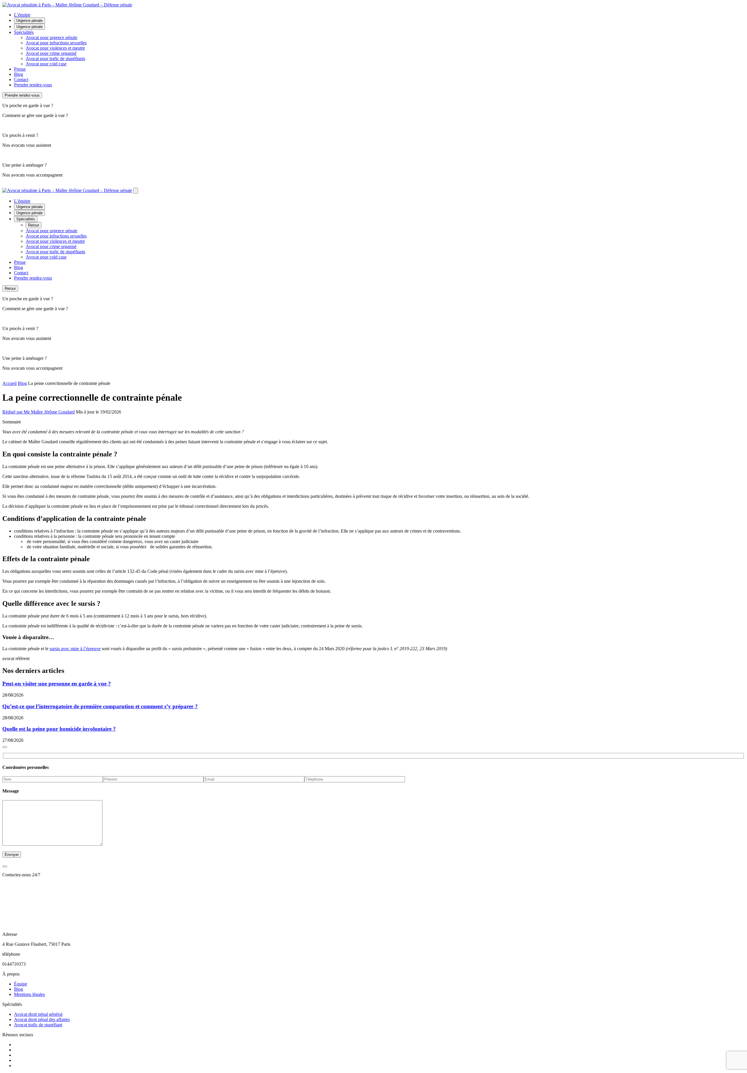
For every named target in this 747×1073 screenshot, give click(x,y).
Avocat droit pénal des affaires (42, 1019)
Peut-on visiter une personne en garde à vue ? (56, 684)
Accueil (9, 383)
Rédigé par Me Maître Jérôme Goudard (38, 411)
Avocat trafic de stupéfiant (38, 1024)
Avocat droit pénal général (38, 1014)
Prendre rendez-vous (33, 84)
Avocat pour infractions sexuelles (56, 42)
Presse (20, 69)
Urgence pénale (29, 20)
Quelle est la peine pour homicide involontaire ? (59, 729)
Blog (18, 74)
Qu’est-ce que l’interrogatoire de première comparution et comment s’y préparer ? (100, 706)
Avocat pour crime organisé (51, 53)
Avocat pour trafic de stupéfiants (55, 58)
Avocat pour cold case (46, 63)
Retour (33, 225)
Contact (21, 79)
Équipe (20, 983)
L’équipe (22, 14)
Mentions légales (29, 994)
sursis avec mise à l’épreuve (75, 648)
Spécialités (24, 32)
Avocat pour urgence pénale (51, 37)
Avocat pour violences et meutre (55, 48)
